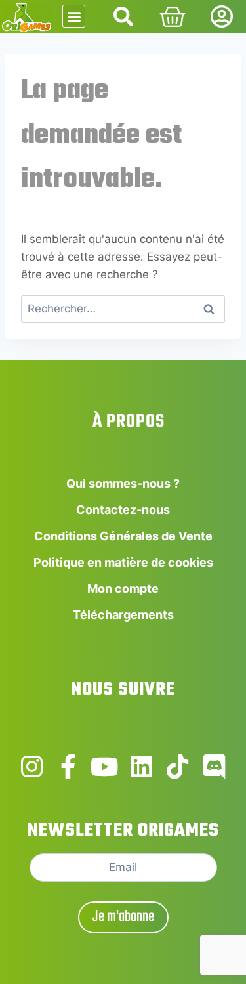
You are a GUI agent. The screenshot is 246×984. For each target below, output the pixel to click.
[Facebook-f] (68, 767)
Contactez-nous (123, 510)
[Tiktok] (178, 767)
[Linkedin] (142, 767)
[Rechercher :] (123, 308)
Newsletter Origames (123, 831)
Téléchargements (123, 615)
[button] (73, 16)
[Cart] (172, 17)
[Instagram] (32, 767)
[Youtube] (105, 767)
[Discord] (214, 767)
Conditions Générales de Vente (123, 536)
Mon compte (123, 588)
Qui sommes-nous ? (123, 483)
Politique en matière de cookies (123, 562)
